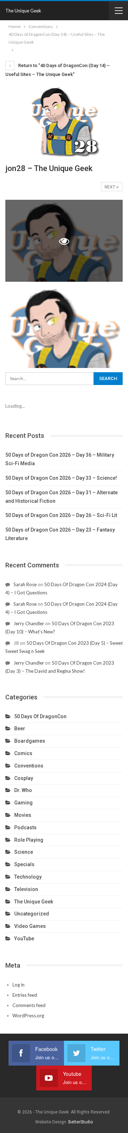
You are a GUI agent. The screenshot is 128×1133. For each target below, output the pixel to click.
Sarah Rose (25, 584)
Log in (18, 985)
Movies (22, 815)
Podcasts (25, 827)
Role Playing (28, 840)
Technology (28, 877)
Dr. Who (23, 790)
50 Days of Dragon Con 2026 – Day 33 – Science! (61, 478)
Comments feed (29, 1005)
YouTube (24, 938)
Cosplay (23, 778)
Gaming (23, 802)
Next (110, 187)
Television (26, 889)
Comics (23, 753)
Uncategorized (31, 914)
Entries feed (24, 995)
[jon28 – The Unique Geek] (64, 327)
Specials (24, 864)
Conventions (28, 766)
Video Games (30, 926)
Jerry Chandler (29, 623)
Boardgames (29, 741)
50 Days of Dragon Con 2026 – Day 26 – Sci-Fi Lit (61, 515)
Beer (19, 728)
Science (23, 852)
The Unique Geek (23, 10)
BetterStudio (80, 1122)
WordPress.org (28, 1015)
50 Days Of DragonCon (40, 716)
